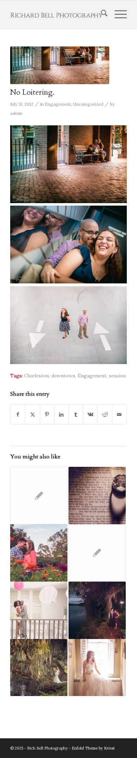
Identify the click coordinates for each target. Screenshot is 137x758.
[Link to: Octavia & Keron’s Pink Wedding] (38, 610)
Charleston (36, 375)
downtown (63, 375)
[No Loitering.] (59, 65)
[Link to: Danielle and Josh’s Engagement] (38, 495)
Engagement (58, 104)
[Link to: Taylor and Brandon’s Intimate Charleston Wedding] (97, 495)
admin (16, 113)
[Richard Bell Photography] (56, 14)
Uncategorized (88, 104)
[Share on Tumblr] (76, 414)
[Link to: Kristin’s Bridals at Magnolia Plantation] (38, 667)
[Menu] (117, 14)
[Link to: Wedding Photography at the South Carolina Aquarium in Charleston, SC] (97, 553)
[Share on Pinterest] (47, 414)
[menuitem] (100, 14)
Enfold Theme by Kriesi (93, 748)
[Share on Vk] (90, 414)
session (117, 375)
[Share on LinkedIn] (61, 414)
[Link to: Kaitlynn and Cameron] (97, 610)
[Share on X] (32, 414)
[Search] (100, 14)
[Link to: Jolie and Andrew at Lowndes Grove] (97, 667)
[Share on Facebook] (18, 414)
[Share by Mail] (119, 414)
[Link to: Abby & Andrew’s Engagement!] (38, 553)
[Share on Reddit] (105, 414)
